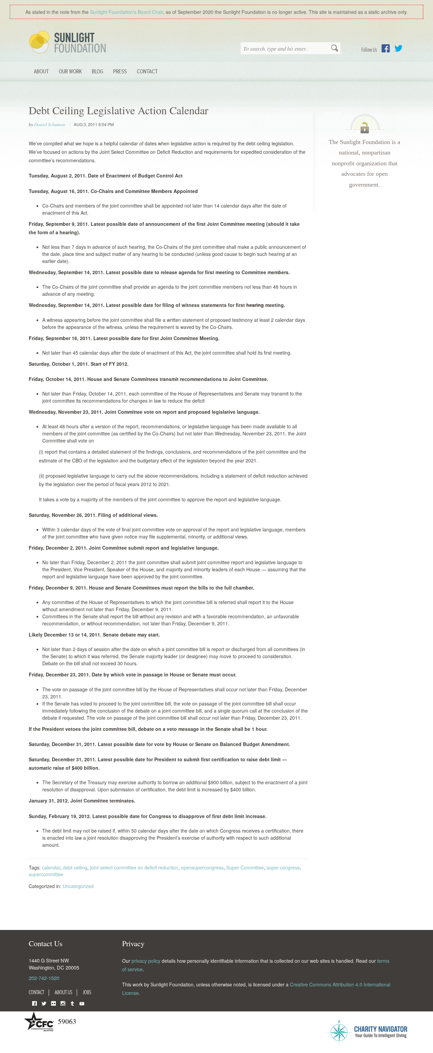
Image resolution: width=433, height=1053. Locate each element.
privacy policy (146, 960)
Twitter (398, 48)
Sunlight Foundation (69, 42)
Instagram (63, 1003)
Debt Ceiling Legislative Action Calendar (118, 110)
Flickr (53, 1003)
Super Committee (245, 867)
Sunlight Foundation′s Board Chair (126, 11)
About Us (63, 992)
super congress (283, 867)
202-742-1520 (44, 977)
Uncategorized (78, 886)
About (41, 71)
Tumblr (72, 1003)
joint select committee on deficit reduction (134, 867)
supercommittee (46, 874)
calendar (51, 867)
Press (120, 71)
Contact (147, 71)
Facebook (386, 48)
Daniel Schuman (49, 124)
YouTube (81, 1003)
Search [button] (334, 49)
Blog (97, 71)
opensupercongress (202, 867)
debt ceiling (75, 867)
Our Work (70, 71)
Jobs (87, 992)
